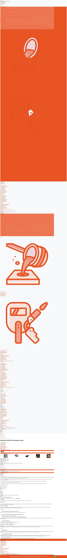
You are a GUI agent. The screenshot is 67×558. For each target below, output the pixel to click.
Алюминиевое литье (3, 88)
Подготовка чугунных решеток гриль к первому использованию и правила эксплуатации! (12, 14)
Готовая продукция (4, 185)
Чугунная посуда (2, 15)
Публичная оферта (3, 176)
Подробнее (2, 509)
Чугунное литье (2, 85)
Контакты (1, 210)
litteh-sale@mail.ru (18, 471)
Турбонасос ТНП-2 (3, 163)
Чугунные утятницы (3, 21)
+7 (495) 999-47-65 (2, 2)
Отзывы (1, 173)
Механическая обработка (4, 199)
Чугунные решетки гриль (3, 11)
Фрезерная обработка (3, 171)
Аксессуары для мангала (3, 162)
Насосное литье (2, 169)
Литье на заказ (2, 84)
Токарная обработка (3, 144)
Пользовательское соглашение (4, 149)
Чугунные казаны (2, 18)
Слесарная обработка (3, 145)
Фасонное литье (2, 87)
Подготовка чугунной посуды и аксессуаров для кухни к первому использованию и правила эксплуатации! (15, 17)
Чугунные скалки (2, 160)
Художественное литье (3, 167)
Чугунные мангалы (2, 7)
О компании (2, 172)
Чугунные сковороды (3, 20)
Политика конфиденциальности (4, 148)
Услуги (1, 164)
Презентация (2, 206)
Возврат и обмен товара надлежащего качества (7, 180)
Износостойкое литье (3, 86)
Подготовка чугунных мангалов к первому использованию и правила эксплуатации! (12, 10)
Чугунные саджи (2, 19)
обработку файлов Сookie (28, 556)
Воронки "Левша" (2, 24)
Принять (55, 556)
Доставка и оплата (3, 178)
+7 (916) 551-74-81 (2, 3)
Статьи (1, 147)
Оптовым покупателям (3, 177)
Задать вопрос (2, 540)
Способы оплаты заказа (3, 152)
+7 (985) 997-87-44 (12, 553)
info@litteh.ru (2, 429)
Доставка (1, 153)
